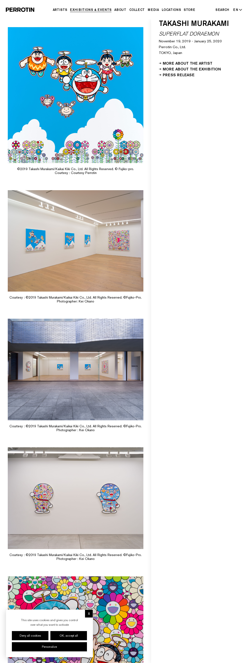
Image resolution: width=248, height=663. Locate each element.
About (120, 10)
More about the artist (187, 63)
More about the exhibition (192, 69)
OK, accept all (69, 636)
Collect (137, 10)
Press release (178, 74)
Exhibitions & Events (90, 10)
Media (153, 10)
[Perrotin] (20, 10)
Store (189, 10)
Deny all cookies (30, 636)
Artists (60, 10)
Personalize (49, 647)
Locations (171, 10)
